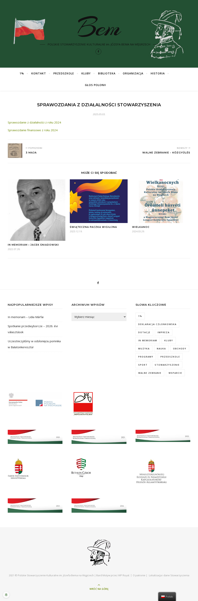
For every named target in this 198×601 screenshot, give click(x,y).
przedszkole (170, 356)
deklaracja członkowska (157, 324)
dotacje (144, 332)
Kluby (86, 73)
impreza (164, 332)
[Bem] (99, 552)
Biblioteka (106, 73)
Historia (158, 73)
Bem (99, 27)
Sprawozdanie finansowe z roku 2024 (33, 130)
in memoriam (147, 340)
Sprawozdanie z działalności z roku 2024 (34, 122)
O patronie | (140, 575)
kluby (168, 340)
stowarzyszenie (167, 364)
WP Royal (123, 575)
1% (22, 73)
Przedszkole (63, 73)
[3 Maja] (15, 150)
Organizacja (133, 73)
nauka (161, 348)
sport (143, 364)
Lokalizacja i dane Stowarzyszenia (169, 575)
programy (145, 356)
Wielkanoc (140, 227)
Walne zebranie (149, 372)
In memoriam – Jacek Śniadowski (33, 244)
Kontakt (38, 73)
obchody (179, 348)
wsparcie (175, 372)
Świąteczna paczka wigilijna (93, 227)
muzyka (144, 348)
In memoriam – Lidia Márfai (26, 317)
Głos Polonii (95, 85)
